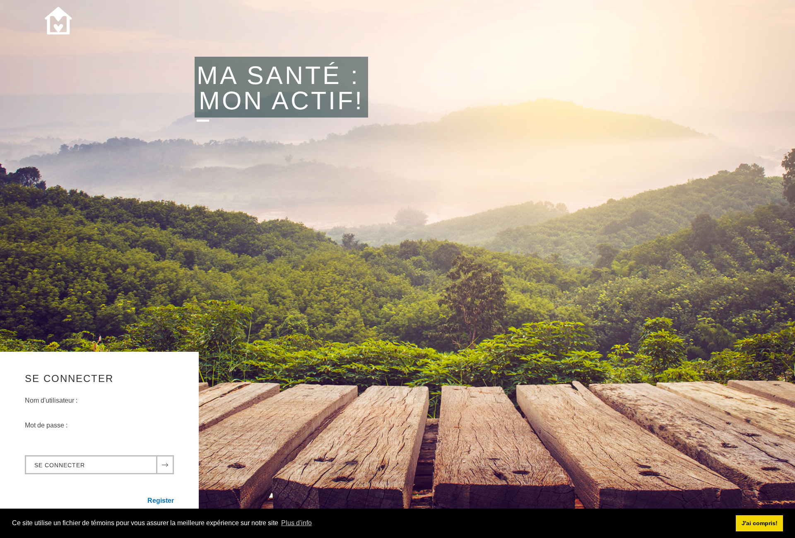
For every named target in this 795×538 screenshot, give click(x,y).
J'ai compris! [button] (760, 523)
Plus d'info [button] (296, 522)
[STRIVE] (58, 25)
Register (160, 500)
